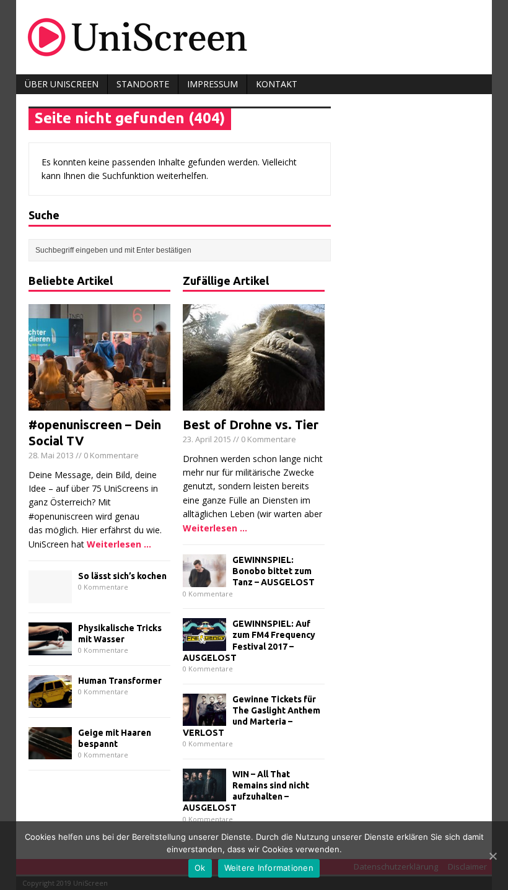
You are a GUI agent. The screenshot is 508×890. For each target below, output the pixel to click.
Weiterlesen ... (119, 544)
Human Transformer (120, 681)
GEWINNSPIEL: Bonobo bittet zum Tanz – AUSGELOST (273, 571)
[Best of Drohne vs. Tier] (254, 403)
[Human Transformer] (50, 700)
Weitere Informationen (268, 868)
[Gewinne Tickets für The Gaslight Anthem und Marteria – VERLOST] (204, 719)
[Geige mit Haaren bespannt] (50, 752)
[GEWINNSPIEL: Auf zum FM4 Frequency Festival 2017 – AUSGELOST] (204, 643)
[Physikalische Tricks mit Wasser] (50, 647)
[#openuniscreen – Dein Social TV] (99, 403)
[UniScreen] (254, 37)
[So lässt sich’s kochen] (50, 596)
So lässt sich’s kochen (122, 576)
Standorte (142, 84)
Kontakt (276, 84)
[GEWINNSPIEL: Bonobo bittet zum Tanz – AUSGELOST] (204, 579)
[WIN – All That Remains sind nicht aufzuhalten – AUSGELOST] (204, 794)
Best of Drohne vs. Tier (250, 424)
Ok (200, 868)
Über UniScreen (62, 84)
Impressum (212, 84)
